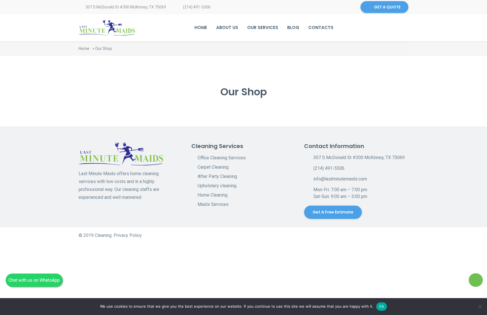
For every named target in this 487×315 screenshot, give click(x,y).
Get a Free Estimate (333, 212)
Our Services (262, 27)
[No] (480, 306)
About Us (227, 27)
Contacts (320, 27)
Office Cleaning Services (222, 157)
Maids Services (213, 204)
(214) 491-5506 (197, 7)
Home (200, 27)
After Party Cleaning (217, 176)
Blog (293, 27)
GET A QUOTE (387, 7)
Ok (381, 306)
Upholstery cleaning (217, 185)
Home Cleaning (212, 195)
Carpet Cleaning (213, 167)
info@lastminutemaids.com (340, 179)
